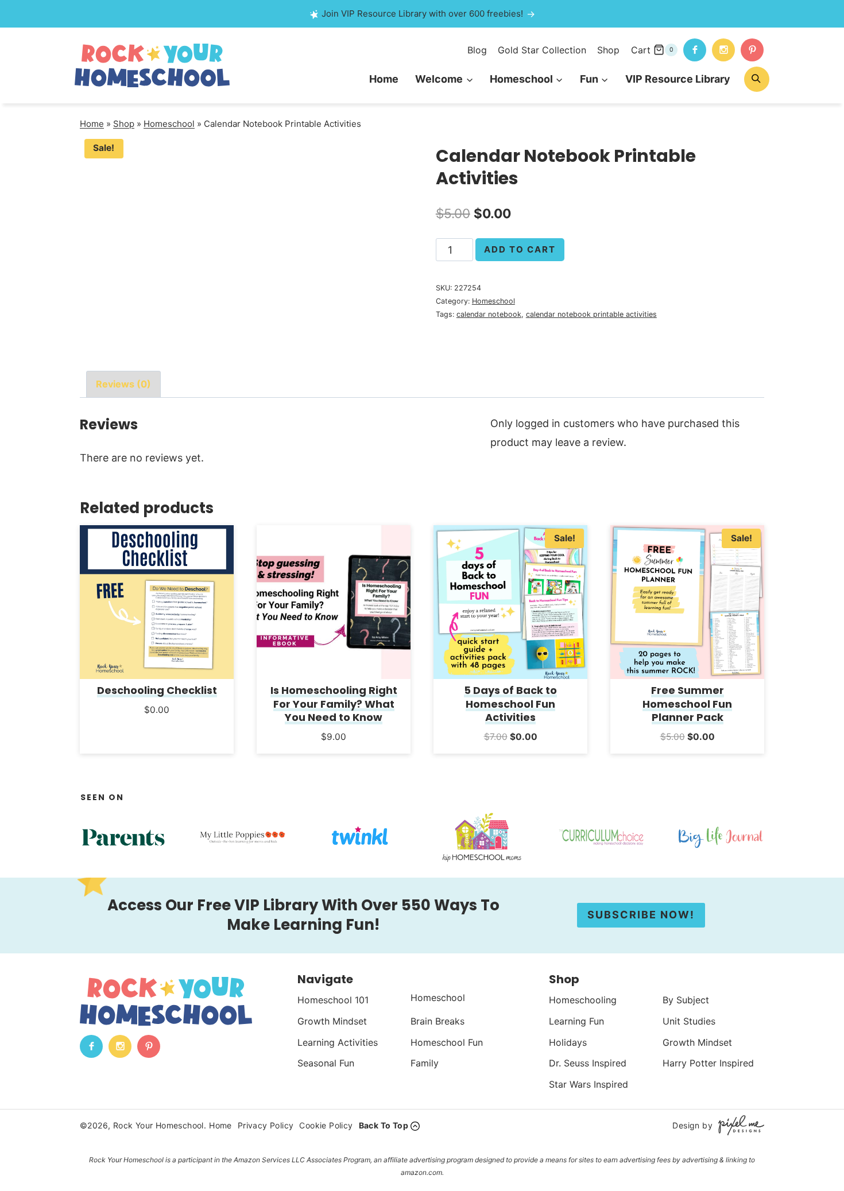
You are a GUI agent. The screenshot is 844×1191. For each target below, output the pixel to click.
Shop (608, 50)
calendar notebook (488, 314)
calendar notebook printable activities (591, 314)
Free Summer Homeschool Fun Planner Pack (687, 703)
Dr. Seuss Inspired (587, 1063)
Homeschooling (583, 1000)
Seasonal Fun (325, 1063)
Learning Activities (337, 1042)
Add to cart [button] (157, 725)
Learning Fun (576, 1021)
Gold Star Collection (542, 50)
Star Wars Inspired (588, 1084)
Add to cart (520, 249)
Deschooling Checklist (157, 690)
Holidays (568, 1042)
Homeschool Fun (447, 1042)
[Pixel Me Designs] (738, 1125)
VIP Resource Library (677, 79)
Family (425, 1063)
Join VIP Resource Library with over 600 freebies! (422, 13)
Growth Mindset (332, 1021)
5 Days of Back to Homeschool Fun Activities (510, 703)
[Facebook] (694, 49)
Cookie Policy (326, 1125)
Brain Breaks (437, 1021)
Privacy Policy (266, 1125)
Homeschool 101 (333, 1000)
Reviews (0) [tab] (123, 384)
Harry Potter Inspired (708, 1063)
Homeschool (169, 123)
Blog (477, 50)
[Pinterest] (752, 49)
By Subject (686, 1000)
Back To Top (383, 1125)
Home (383, 79)
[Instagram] (723, 49)
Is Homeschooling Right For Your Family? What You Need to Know (333, 703)
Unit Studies (689, 1021)
